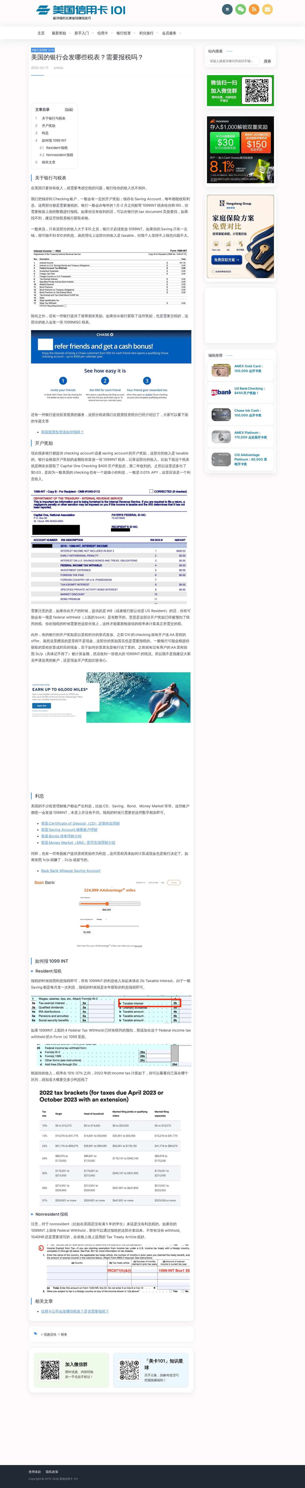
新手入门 (82, 33)
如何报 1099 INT (51, 140)
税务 (64, 1334)
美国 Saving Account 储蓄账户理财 (69, 829)
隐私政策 (52, 1472)
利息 (42, 133)
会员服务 (169, 33)
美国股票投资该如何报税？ (62, 432)
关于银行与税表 (50, 118)
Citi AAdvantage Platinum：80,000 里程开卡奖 (250, 459)
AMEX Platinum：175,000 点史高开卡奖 (250, 435)
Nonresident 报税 (56, 155)
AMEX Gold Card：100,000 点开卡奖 (249, 368)
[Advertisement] (111, 91)
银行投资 (124, 33)
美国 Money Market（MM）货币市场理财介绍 (78, 842)
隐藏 (69, 109)
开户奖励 (45, 126)
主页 (41, 33)
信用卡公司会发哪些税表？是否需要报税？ (75, 1311)
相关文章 (45, 162)
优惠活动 (50, 1334)
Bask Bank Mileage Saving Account (70, 870)
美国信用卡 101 (68, 1478)
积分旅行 (146, 33)
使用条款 (35, 1472)
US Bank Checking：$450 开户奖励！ (250, 390)
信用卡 (102, 33)
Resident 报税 (54, 148)
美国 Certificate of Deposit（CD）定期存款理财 (80, 823)
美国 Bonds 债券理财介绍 (61, 836)
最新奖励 (59, 33)
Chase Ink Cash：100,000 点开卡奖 (248, 413)
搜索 (267, 61)
